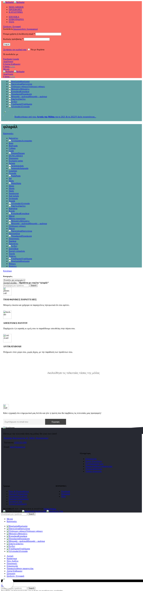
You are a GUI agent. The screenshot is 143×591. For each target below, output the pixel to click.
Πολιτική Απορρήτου (18, 494)
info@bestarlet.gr (17, 447)
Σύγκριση (11, 573)
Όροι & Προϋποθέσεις (19, 491)
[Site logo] (8, 2)
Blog (63, 496)
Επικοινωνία (90, 459)
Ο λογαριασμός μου (94, 464)
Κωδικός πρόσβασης (13, 39)
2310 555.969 (20, 442)
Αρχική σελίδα (10, 283)
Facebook (7, 59)
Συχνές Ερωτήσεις (93, 461)
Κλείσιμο (7, 271)
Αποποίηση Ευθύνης (18, 496)
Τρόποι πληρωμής (93, 471)
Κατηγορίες (8, 133)
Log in (6, 44)
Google (15, 59)
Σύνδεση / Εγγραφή (15, 576)
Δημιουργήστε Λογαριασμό (25, 29)
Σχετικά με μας (15, 501)
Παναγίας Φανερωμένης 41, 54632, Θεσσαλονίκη (26, 438)
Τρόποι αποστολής (93, 469)
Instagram (65, 494)
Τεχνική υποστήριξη (18, 504)
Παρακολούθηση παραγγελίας (98, 466)
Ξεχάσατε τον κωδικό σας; (15, 49)
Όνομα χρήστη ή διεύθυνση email (19, 34)
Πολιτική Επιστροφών (19, 499)
